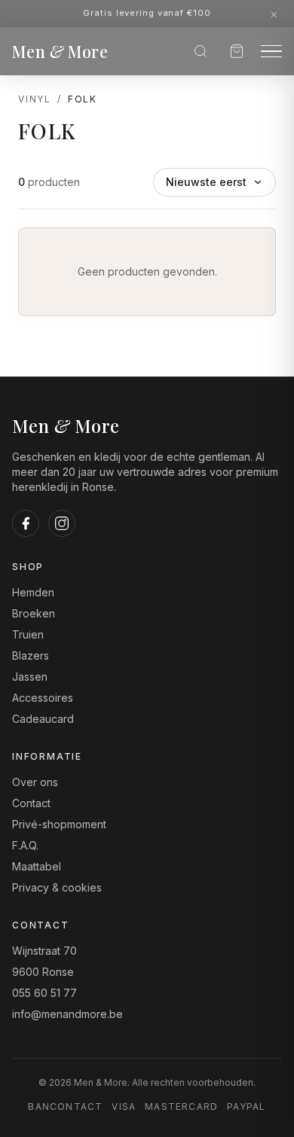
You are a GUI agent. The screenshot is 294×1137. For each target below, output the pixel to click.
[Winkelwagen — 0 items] (237, 51)
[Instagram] (61, 523)
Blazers (30, 655)
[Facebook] (25, 523)
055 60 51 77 (44, 992)
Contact (31, 803)
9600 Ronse (43, 971)
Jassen (29, 676)
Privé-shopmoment (59, 824)
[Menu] (271, 51)
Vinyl (34, 99)
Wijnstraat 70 (44, 950)
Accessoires (42, 697)
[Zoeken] (200, 51)
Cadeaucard (43, 718)
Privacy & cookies (57, 887)
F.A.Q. (25, 845)
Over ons (35, 782)
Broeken (33, 613)
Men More (60, 51)
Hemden (33, 592)
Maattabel (36, 866)
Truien (28, 634)
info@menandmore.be (67, 1013)
